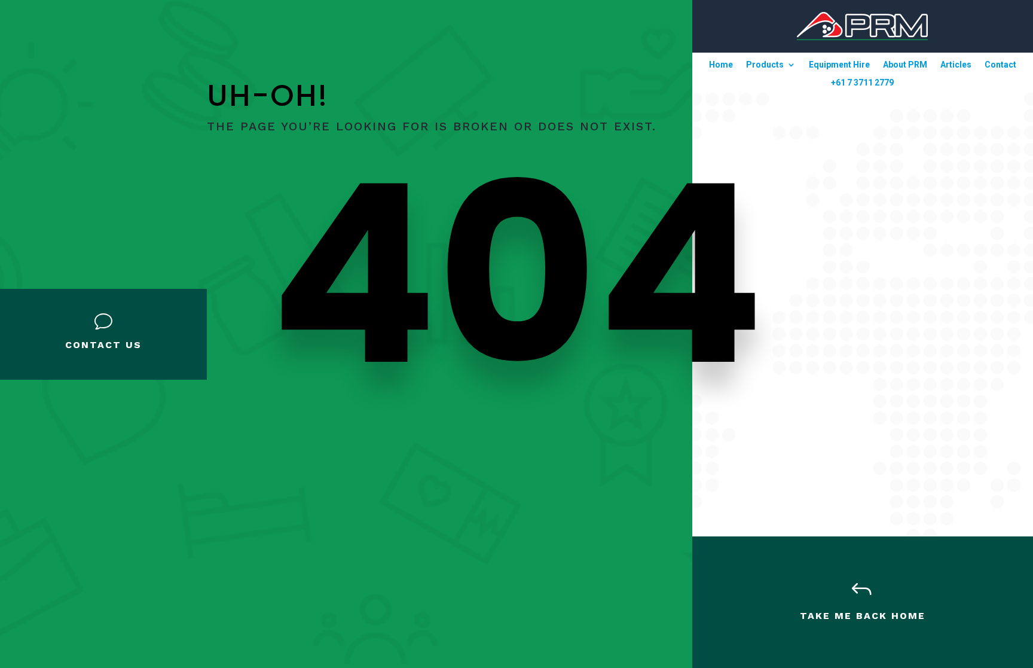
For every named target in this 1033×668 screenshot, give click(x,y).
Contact (1000, 64)
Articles (955, 64)
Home (721, 64)
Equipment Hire (839, 64)
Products (765, 64)
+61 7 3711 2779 (862, 82)
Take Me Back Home (862, 615)
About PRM (905, 64)
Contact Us (103, 344)
